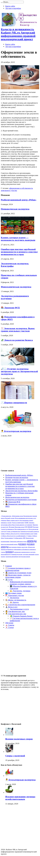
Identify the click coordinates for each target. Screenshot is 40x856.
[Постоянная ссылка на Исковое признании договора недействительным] (9, 793)
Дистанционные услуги (19, 609)
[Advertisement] (17, 453)
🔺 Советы (9, 625)
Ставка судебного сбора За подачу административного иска (17, 533)
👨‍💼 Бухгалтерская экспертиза (16, 431)
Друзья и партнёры (13, 8)
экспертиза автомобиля (12, 556)
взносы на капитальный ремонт (9, 544)
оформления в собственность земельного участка (17, 189)
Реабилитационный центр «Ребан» (18, 200)
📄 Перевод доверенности (14, 402)
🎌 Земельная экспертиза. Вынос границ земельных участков (18, 329)
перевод (9, 551)
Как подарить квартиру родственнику (22, 524)
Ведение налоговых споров (19, 739)
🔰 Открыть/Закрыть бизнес (21, 616)
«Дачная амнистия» (6, 516)
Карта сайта (10, 6)
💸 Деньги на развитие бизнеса (17, 340)
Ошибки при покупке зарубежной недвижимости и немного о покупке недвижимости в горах (19, 252)
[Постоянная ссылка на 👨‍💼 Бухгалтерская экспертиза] (17, 427)
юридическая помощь (24, 556)
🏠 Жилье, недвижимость (15, 600)
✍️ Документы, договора (20, 591)
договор (22, 544)
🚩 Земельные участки (14, 595)
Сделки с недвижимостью (13, 531)
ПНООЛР (30, 527)
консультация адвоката (15, 547)
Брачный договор (10, 518)
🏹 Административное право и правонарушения (17, 569)
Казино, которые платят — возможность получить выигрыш (18, 238)
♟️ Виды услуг (11, 607)
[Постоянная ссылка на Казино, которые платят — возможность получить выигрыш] (17, 234)
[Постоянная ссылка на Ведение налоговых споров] (9, 735)
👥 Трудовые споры (13, 593)
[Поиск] (2, 2)
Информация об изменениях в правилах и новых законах (22, 583)
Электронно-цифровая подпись (18, 541)
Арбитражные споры (17, 516)
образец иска (31, 547)
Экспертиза (14, 598)
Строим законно (8, 538)
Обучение (9, 623)
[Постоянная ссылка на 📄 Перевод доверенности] (17, 398)
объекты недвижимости (7, 549)
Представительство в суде (21, 529)
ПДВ (26, 527)
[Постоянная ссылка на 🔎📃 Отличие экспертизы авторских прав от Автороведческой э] (17, 365)
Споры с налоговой (15, 755)
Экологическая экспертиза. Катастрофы (21, 491)
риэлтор (3, 556)
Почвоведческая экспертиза (15, 209)
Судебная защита (17, 538)
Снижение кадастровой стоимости (29, 531)
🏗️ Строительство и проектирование (20, 605)
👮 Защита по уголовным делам (18, 573)
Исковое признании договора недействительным (20, 797)
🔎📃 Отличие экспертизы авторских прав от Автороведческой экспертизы (19, 371)
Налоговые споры (19, 527)
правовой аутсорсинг (17, 554)
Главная (8, 566)
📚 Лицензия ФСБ (10, 307)
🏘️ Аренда (14, 602)
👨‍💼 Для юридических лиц (15, 614)
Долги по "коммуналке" (18, 522)
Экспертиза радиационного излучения (21, 499)
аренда (32, 541)
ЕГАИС (27, 522)
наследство (24, 547)
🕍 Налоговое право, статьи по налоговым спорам (18, 576)
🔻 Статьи (9, 627)
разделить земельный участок (31, 554)
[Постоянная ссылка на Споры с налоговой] (9, 752)
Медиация (11, 527)
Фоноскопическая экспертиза (16, 287)
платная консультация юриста (22, 552)
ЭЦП (24, 538)
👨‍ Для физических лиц (15, 611)
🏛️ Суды (8, 580)
